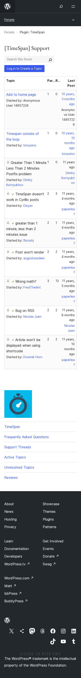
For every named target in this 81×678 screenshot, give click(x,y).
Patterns (49, 527)
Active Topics (15, 457)
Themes (49, 511)
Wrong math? (25, 281)
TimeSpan (12, 427)
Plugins (48, 519)
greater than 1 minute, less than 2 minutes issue (21, 229)
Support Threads (17, 447)
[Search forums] (50, 59)
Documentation (16, 549)
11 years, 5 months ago (68, 286)
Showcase (51, 504)
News (8, 511)
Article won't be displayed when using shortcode (23, 345)
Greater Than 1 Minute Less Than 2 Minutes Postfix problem (26, 168)
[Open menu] (74, 6)
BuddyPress (16, 601)
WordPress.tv (17, 564)
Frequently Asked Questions (26, 437)
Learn (8, 541)
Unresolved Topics (19, 467)
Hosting (10, 519)
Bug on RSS (24, 310)
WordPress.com (19, 578)
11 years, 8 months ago (68, 315)
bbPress (13, 593)
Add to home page (21, 94)
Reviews (11, 477)
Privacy (10, 527)
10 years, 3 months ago (68, 99)
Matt (10, 586)
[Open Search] (61, 6)
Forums (9, 19)
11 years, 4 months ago (68, 198)
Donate (51, 556)
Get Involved (53, 541)
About (9, 504)
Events (48, 549)
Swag (49, 564)
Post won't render (29, 252)
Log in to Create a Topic (24, 68)
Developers (13, 556)
